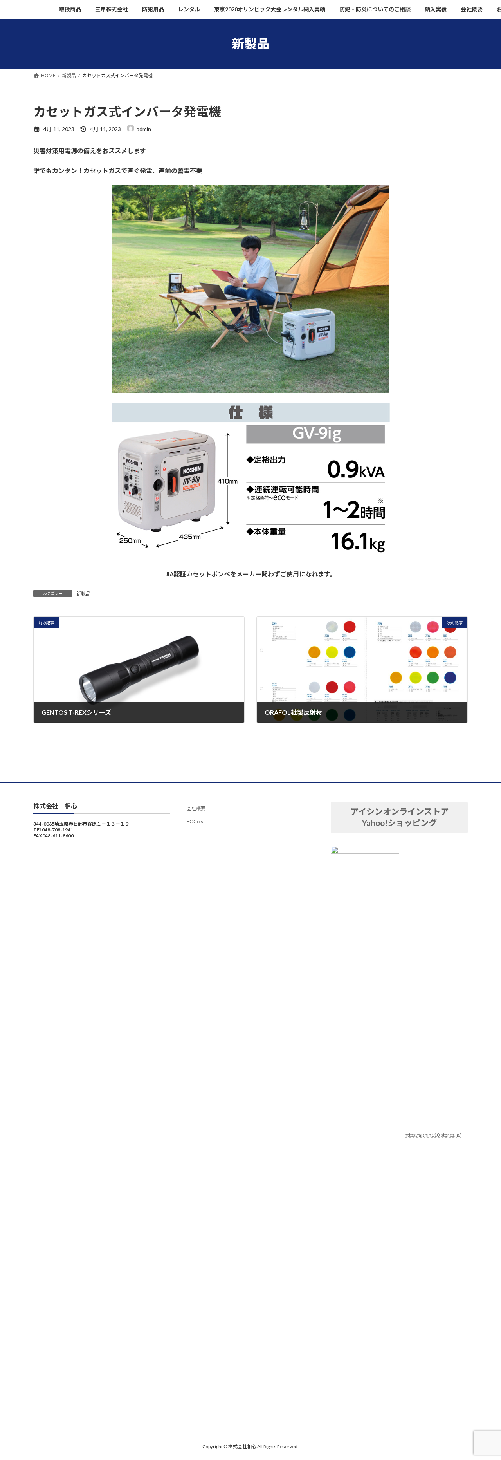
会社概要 (196, 808)
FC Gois (195, 821)
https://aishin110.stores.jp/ (433, 1135)
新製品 (83, 593)
